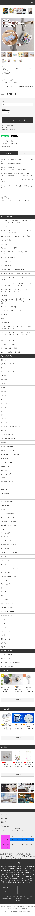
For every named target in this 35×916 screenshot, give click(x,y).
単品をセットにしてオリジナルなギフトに (13, 662)
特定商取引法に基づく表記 (8, 129)
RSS (16, 900)
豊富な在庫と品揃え (7, 658)
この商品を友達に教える (8, 141)
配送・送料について (21, 896)
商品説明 (8, 153)
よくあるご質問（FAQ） (8, 666)
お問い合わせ (4, 891)
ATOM (19, 900)
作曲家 (7, 73)
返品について (5, 127)
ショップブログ (29, 898)
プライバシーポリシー (19, 898)
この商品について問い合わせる (10, 143)
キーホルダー (6, 70)
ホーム (3, 66)
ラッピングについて (7, 654)
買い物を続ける (6, 146)
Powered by (8, 911)
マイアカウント (4, 887)
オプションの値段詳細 (7, 125)
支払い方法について (11, 896)
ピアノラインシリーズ (10, 72)
